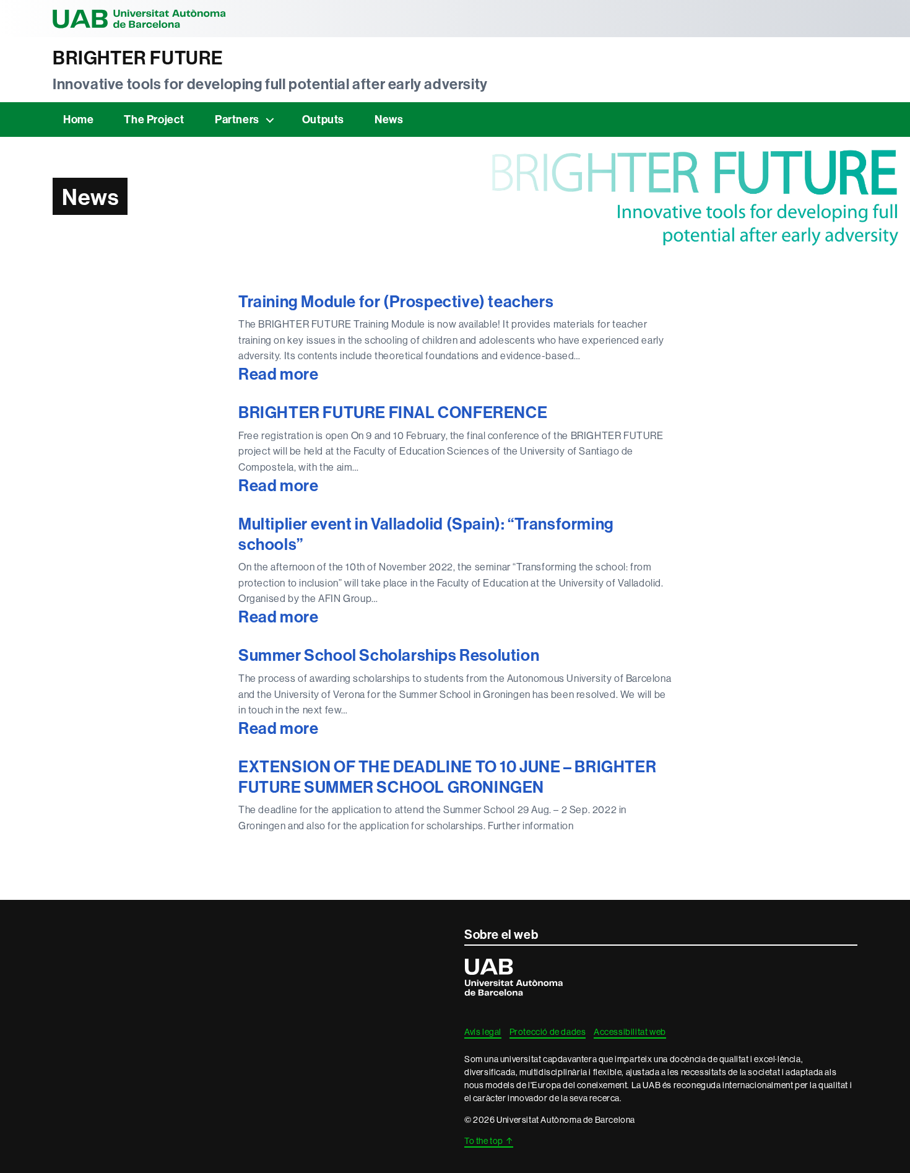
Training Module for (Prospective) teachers (395, 302)
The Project (154, 119)
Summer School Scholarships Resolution (388, 655)
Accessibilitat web (630, 1031)
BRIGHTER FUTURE (138, 57)
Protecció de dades (547, 1031)
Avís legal (482, 1031)
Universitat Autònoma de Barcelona (139, 18)
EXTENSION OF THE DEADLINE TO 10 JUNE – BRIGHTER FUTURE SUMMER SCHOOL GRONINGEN (447, 777)
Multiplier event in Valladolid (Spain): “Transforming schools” (426, 534)
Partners (237, 119)
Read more (329, 374)
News (389, 119)
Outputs (323, 119)
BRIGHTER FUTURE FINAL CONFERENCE (392, 412)
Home (78, 119)
